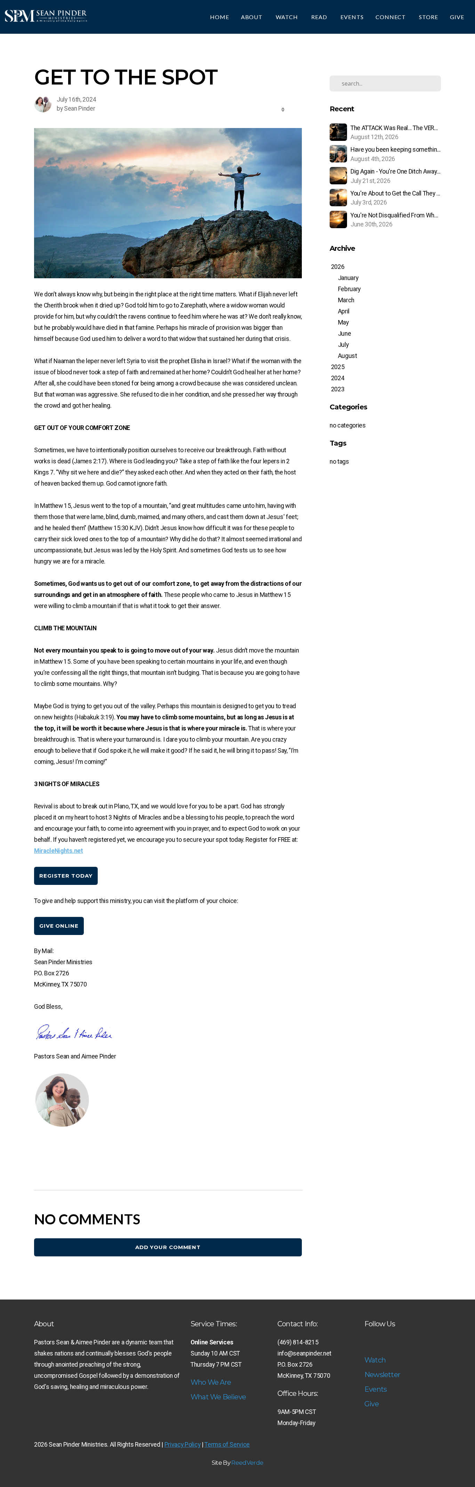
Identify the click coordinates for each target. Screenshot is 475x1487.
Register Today (65, 875)
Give (458, 17)
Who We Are (211, 1382)
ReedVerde (247, 1462)
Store (428, 17)
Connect (392, 17)
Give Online (59, 925)
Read (320, 17)
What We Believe (218, 1397)
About (252, 17)
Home (219, 17)
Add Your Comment (168, 1247)
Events (352, 17)
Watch (287, 17)
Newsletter (382, 1374)
